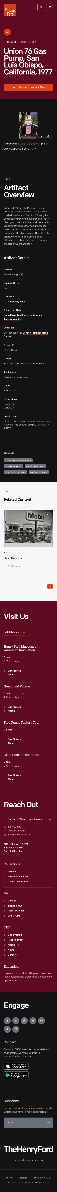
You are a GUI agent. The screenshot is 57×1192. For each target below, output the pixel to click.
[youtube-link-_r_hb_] (41, 1020)
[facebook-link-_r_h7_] (7, 1020)
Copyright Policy (41, 1178)
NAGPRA (9, 1178)
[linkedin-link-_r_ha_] (32, 1020)
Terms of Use (42, 1183)
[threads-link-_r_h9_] (24, 1020)
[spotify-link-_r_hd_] (15, 1029)
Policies (23, 1178)
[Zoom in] (25, 136)
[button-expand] (47, 514)
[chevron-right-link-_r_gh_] (50, 586)
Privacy (12, 1183)
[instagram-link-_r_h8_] (15, 1020)
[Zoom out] (33, 136)
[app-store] (16, 1066)
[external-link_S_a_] (28, 827)
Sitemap (26, 1183)
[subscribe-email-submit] (48, 1123)
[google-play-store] (16, 1075)
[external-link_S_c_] (28, 835)
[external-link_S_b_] (28, 831)
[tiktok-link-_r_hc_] (7, 1029)
